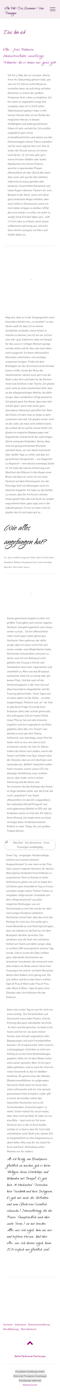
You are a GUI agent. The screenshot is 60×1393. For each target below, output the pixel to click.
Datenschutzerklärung (39, 1324)
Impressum (20, 1324)
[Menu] (52, 9)
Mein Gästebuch (28, 1329)
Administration (30, 1384)
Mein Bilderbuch (11, 1329)
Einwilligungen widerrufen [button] (30, 1380)
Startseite (8, 1324)
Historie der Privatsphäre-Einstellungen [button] (30, 1376)
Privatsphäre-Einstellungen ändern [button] (30, 1371)
